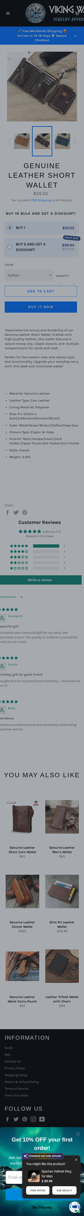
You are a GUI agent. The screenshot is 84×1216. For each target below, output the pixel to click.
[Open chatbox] (74, 1207)
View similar (38, 1190)
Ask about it (64, 1190)
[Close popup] (76, 1159)
